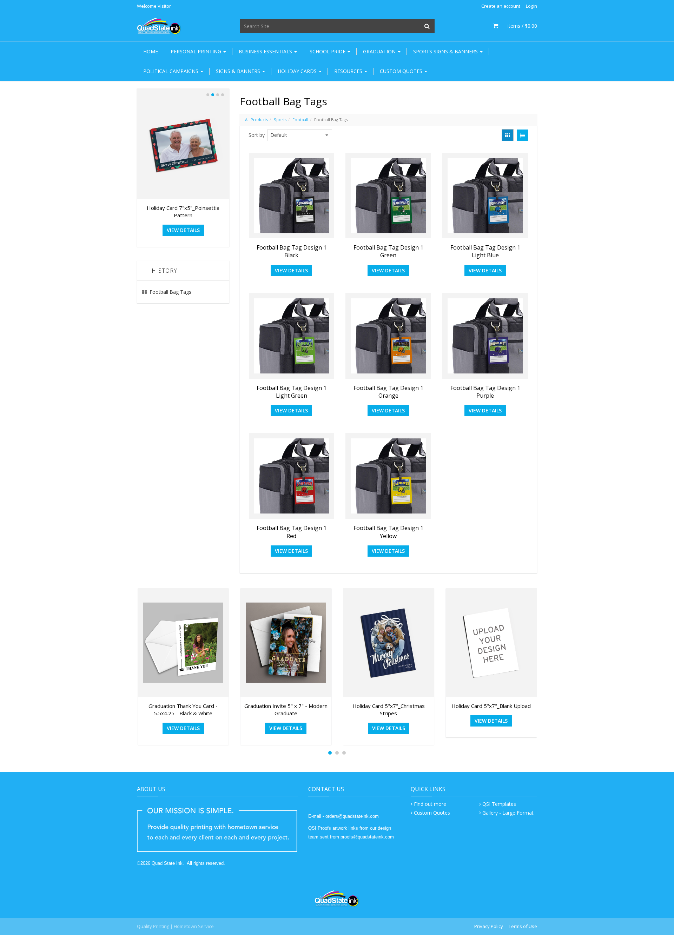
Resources (349, 71)
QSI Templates (499, 804)
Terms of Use (523, 926)
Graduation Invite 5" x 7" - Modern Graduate (286, 709)
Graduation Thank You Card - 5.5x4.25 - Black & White (183, 709)
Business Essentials (266, 51)
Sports (280, 119)
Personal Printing (197, 51)
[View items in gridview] (508, 135)
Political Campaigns (171, 71)
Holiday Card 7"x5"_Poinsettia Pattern (183, 211)
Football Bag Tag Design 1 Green (388, 251)
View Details (291, 270)
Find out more (430, 804)
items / (519, 25)
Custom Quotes (402, 71)
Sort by (257, 135)
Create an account (500, 6)
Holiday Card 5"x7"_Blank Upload (491, 705)
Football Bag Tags (170, 292)
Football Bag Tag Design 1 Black (291, 251)
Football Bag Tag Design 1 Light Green (291, 391)
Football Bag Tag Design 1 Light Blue (485, 251)
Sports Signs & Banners (446, 51)
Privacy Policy (488, 926)
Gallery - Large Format (508, 812)
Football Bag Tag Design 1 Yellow (388, 531)
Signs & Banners (239, 71)
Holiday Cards (298, 71)
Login (531, 6)
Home (150, 51)
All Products (256, 119)
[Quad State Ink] (159, 25)
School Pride (328, 51)
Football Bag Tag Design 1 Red (291, 531)
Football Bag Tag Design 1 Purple (485, 391)
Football (300, 119)
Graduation (380, 51)
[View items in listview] (522, 135)
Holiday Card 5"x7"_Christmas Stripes (388, 709)
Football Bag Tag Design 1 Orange (388, 391)
